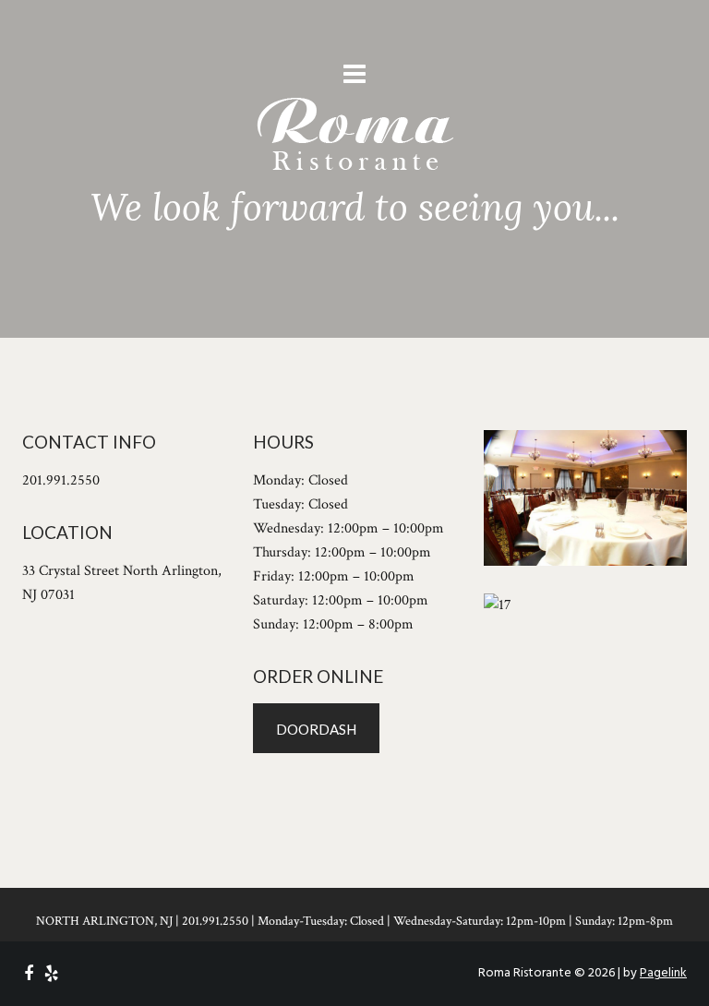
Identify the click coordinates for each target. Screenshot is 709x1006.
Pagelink (663, 973)
